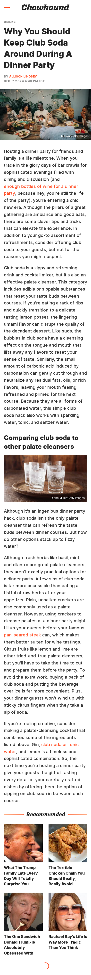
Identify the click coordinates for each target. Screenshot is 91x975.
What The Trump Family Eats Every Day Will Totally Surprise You (21, 875)
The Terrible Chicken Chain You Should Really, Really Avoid (67, 875)
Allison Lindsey (23, 76)
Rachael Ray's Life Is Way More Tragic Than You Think (68, 942)
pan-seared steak (22, 634)
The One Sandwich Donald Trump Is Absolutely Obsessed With (22, 944)
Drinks (10, 21)
